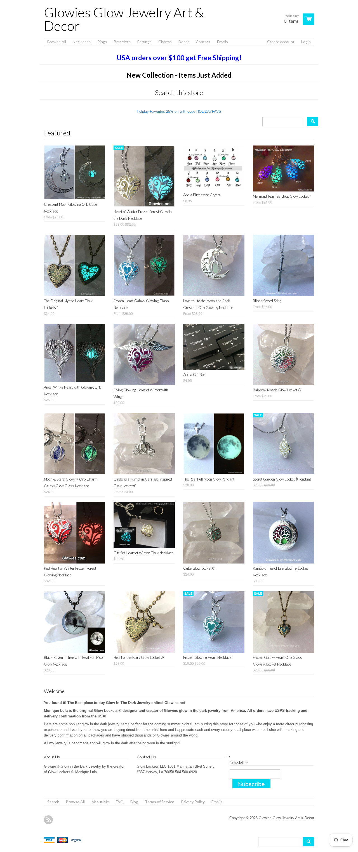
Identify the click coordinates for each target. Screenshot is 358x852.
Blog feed (48, 819)
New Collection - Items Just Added (179, 75)
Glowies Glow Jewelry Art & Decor (124, 19)
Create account (281, 41)
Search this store (179, 92)
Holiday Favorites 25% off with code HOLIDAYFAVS (179, 111)
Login (306, 41)
